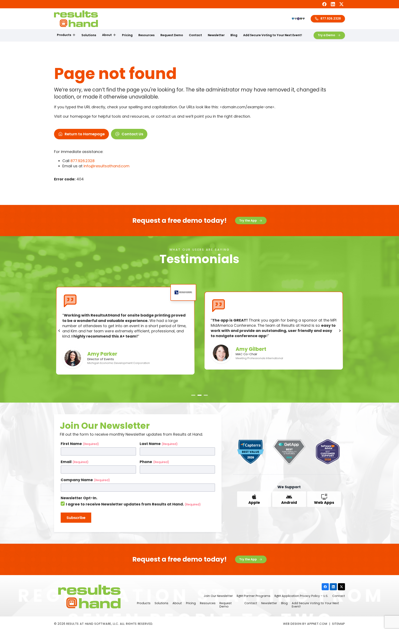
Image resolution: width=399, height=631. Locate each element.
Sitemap (338, 624)
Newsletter (216, 35)
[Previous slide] (59, 330)
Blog (233, 35)
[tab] (193, 395)
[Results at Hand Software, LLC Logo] (76, 18)
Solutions (88, 35)
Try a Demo (326, 35)
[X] (341, 4)
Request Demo (171, 35)
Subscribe (75, 517)
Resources (146, 35)
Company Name (85, 479)
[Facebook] (324, 4)
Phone (154, 461)
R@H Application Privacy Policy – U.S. (301, 596)
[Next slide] (340, 330)
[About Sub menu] (114, 35)
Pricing (127, 35)
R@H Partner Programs (253, 596)
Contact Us (132, 134)
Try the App (248, 220)
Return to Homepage (85, 134)
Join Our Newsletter (218, 596)
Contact (195, 35)
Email (75, 461)
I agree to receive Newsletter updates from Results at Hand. (133, 504)
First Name (80, 443)
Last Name (159, 443)
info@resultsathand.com (106, 166)
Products (64, 35)
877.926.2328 (330, 18)
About (107, 35)
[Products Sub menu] (74, 35)
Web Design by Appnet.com (305, 624)
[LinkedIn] (332, 4)
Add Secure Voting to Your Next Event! (272, 35)
